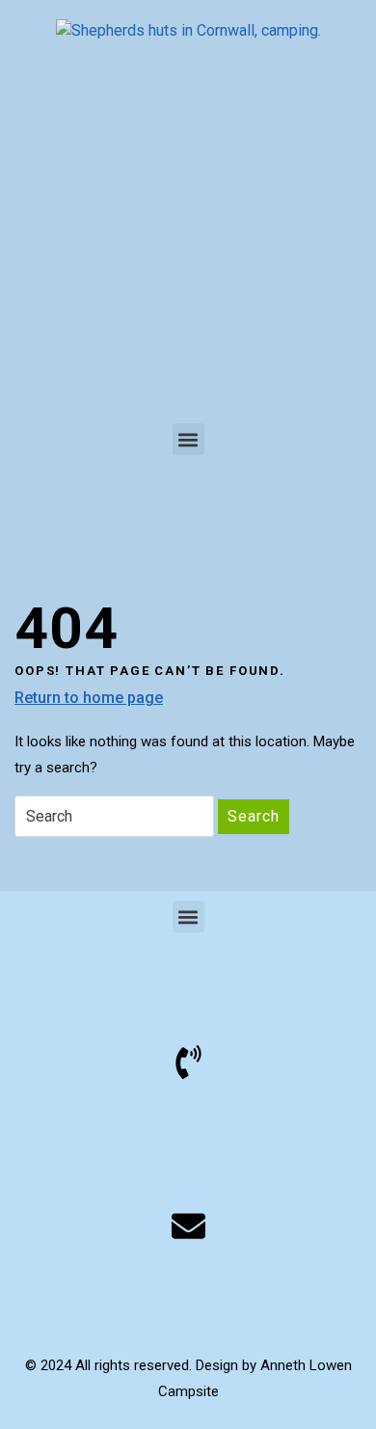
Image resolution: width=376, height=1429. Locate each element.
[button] (188, 439)
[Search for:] (114, 816)
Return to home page (88, 697)
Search (254, 816)
